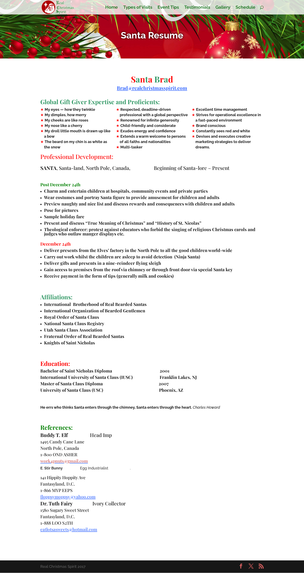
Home (111, 8)
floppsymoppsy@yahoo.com (68, 496)
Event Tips (168, 8)
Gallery (222, 8)
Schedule (245, 8)
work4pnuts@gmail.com (64, 461)
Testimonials (197, 8)
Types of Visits (137, 8)
